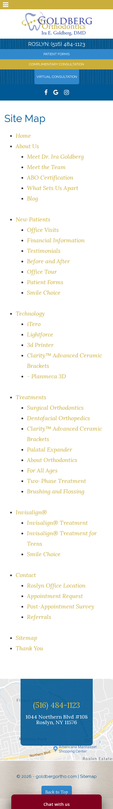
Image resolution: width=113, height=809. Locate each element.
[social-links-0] (46, 92)
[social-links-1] (55, 92)
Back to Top (56, 792)
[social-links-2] (66, 92)
